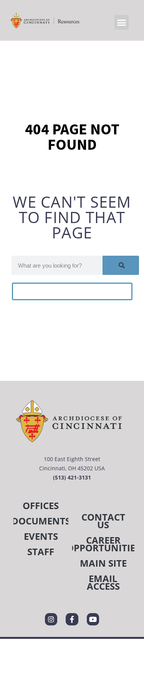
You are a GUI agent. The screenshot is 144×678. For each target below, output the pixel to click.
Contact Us (103, 521)
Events (41, 536)
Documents (40, 520)
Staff (40, 551)
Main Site (103, 563)
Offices (41, 505)
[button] (121, 22)
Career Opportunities (103, 544)
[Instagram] (51, 619)
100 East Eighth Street (72, 459)
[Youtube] (93, 619)
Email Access (103, 582)
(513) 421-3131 (72, 477)
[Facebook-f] (72, 619)
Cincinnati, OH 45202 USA (72, 468)
